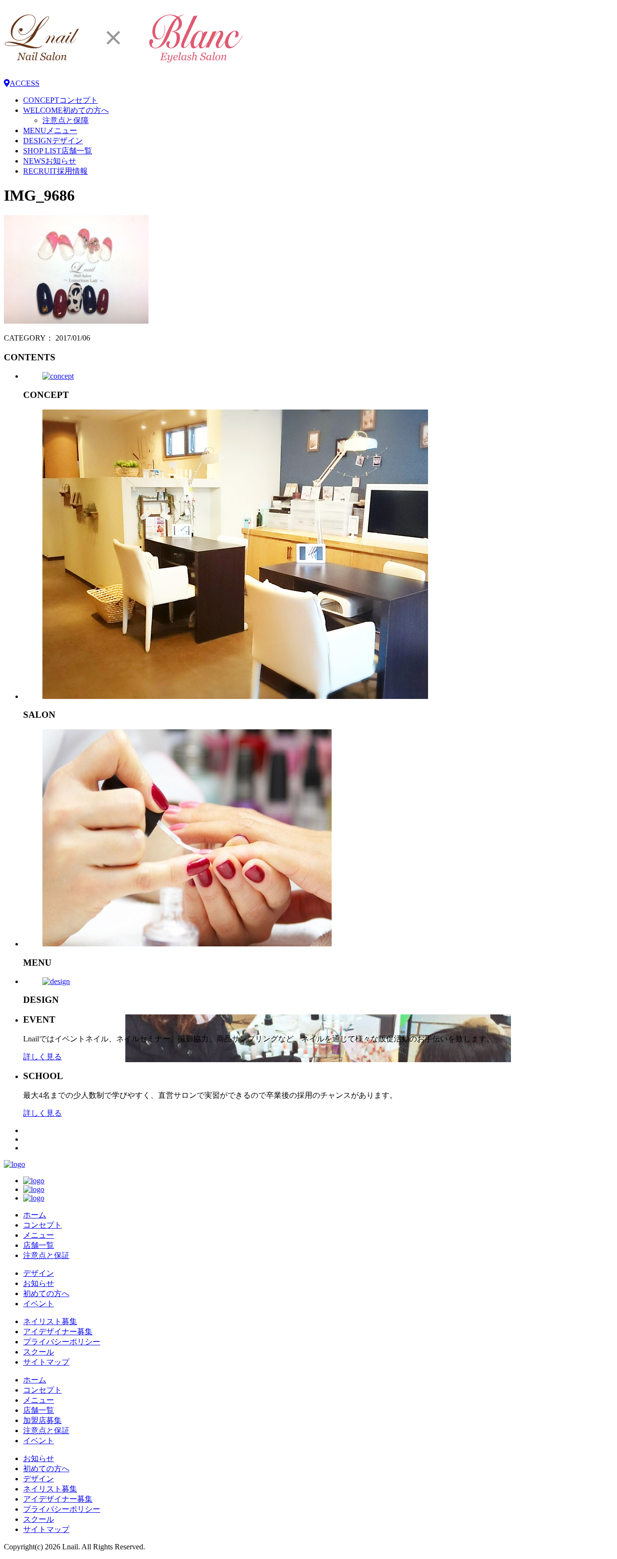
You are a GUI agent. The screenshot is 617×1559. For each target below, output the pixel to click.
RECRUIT (55, 171)
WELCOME (66, 110)
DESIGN (53, 141)
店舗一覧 (38, 1245)
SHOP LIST (57, 151)
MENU (50, 130)
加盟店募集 (42, 1420)
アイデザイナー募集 (58, 1331)
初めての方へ (46, 1293)
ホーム (34, 1215)
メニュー (38, 1235)
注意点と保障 (65, 120)
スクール (38, 1352)
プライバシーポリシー (61, 1342)
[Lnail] (14, 1164)
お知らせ (38, 1283)
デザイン (38, 1273)
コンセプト (42, 1225)
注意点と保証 (46, 1255)
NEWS (49, 161)
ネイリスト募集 (50, 1321)
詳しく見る (42, 1057)
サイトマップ (46, 1362)
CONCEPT (60, 100)
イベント (38, 1303)
